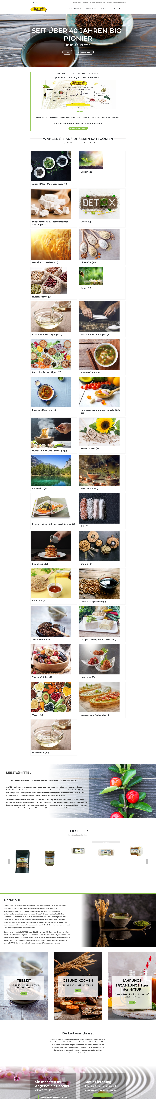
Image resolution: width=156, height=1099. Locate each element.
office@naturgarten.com (119, 2)
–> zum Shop (78, 111)
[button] (123, 8)
